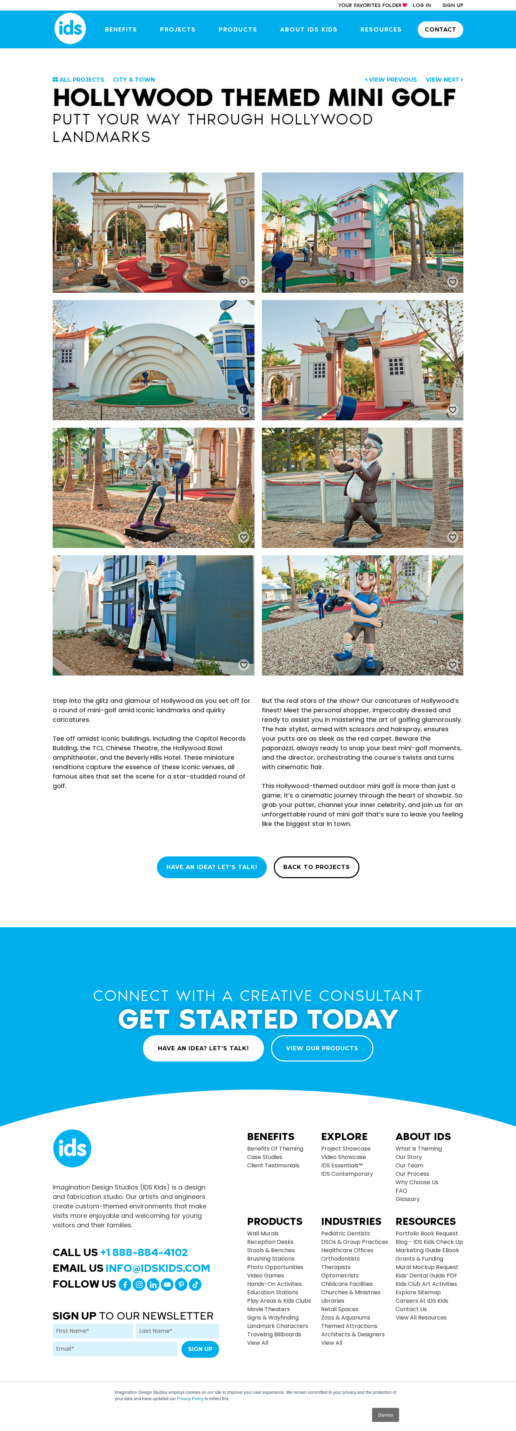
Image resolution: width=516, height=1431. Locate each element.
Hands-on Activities (274, 1284)
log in (422, 5)
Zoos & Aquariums (345, 1318)
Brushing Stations (271, 1259)
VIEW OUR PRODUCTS (322, 1048)
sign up (452, 5)
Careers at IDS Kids (422, 1301)
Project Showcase (346, 1149)
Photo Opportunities (275, 1267)
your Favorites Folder (370, 5)
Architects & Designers (353, 1334)
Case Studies (264, 1157)
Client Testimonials (273, 1165)
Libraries (332, 1301)
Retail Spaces (339, 1309)
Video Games (265, 1275)
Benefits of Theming (275, 1149)
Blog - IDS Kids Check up (429, 1242)
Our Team (409, 1165)
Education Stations (272, 1292)
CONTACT (440, 29)
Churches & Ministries (351, 1292)
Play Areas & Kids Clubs (279, 1301)
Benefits (121, 29)
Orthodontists (340, 1259)
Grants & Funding (419, 1259)
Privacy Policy (190, 1398)
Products (238, 29)
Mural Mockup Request (427, 1267)
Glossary (408, 1199)
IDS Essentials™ (342, 1165)
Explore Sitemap (418, 1292)
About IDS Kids (309, 29)
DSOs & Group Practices (354, 1242)
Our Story (409, 1157)
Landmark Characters (277, 1326)
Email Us (131, 1268)
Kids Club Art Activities (426, 1284)
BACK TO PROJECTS (316, 867)
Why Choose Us (417, 1182)
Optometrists (340, 1275)
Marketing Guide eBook (427, 1250)
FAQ (401, 1191)
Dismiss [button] (385, 1415)
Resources (381, 29)
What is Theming (419, 1149)
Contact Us (411, 1309)
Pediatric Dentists (345, 1233)
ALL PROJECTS (82, 79)
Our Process (412, 1174)
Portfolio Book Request (427, 1233)
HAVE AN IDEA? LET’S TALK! (211, 867)
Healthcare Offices (347, 1250)
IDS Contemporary (347, 1174)
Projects (178, 29)
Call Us (120, 1252)
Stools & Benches (271, 1250)
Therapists (336, 1267)
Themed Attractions (349, 1326)
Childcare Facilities (347, 1284)
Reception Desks (270, 1242)
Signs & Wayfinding (273, 1318)
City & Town (134, 79)
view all (257, 1343)
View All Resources (421, 1318)
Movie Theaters (268, 1309)
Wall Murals (263, 1233)
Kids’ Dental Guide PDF (426, 1275)
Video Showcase (343, 1157)
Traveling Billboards (274, 1334)
